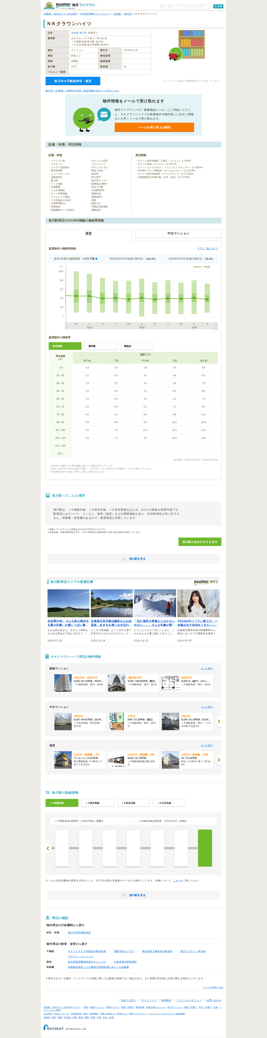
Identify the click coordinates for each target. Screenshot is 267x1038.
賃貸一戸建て (127, 1007)
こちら (177, 880)
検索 (219, 6)
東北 (54, 1017)
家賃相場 (140, 1007)
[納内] (157, 848)
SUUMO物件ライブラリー (95, 14)
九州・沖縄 (108, 1017)
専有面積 (57, 346)
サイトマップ (149, 1000)
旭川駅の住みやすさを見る (200, 541)
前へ (48, 848)
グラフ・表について (207, 248)
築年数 (92, 346)
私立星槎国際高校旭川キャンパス (87, 961)
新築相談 (94, 1014)
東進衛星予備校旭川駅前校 (157, 951)
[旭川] (205, 848)
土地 (215, 1007)
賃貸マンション (97, 1007)
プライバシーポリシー (189, 1000)
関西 (87, 1017)
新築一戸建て (190, 1007)
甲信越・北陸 (70, 1017)
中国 (99, 1017)
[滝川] (62, 848)
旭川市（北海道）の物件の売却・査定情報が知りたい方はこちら (82, 90)
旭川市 (128, 14)
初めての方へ (129, 1000)
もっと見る (207, 668)
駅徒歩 (127, 346)
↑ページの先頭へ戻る (213, 987)
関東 (60, 1017)
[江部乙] (86, 848)
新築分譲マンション (156, 1007)
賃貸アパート (113, 1007)
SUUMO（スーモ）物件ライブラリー (70, 5)
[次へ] (218, 721)
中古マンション (174, 1007)
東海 (81, 1017)
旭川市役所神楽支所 (79, 932)
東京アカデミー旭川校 (193, 951)
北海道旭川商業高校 (125, 961)
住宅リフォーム (61, 1014)
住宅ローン (122, 1014)
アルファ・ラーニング (80, 956)
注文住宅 (48, 1014)
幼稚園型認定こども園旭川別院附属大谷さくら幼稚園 (98, 967)
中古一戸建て (205, 1007)
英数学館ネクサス (124, 951)
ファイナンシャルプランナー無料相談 (166, 1014)
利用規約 (166, 1000)
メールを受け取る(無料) (154, 127)
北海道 (117, 14)
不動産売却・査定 (79, 1014)
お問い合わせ (213, 1000)
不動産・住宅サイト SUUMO (60, 14)
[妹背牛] (109, 848)
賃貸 (86, 1007)
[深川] (133, 848)
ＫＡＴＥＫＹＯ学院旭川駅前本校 (87, 951)
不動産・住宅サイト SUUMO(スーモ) (62, 1007)
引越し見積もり (107, 1014)
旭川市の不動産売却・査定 (73, 81)
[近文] (181, 848)
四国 (93, 1017)
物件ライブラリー (138, 1014)
